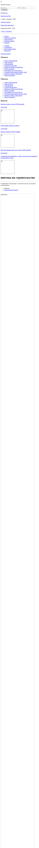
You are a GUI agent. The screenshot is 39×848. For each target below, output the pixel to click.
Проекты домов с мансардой (13, 74)
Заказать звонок (6, 22)
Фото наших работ (10, 49)
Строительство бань (10, 65)
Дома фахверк (8, 64)
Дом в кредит (8, 39)
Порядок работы (9, 41)
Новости (7, 42)
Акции (6, 36)
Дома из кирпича (9, 75)
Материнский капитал (11, 190)
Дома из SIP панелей (10, 60)
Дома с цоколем (9, 69)
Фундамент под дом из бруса (13, 70)
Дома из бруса (8, 62)
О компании (8, 47)
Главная (6, 46)
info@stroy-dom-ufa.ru (7, 25)
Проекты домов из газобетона (13, 67)
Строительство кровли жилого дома (15, 72)
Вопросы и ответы (10, 38)
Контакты (7, 50)
